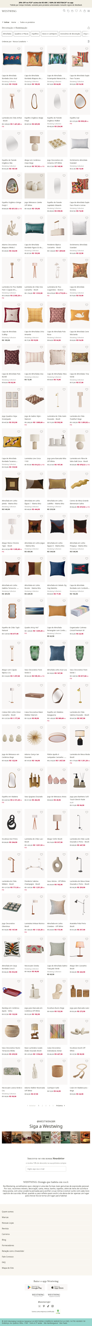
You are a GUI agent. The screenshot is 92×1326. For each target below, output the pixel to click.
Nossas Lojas (8, 1223)
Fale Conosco (8, 1256)
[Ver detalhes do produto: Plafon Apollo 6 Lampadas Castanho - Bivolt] (57, 737)
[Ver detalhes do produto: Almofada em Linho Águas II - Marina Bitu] (57, 526)
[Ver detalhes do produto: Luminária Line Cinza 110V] (35, 441)
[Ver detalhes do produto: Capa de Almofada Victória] (80, 270)
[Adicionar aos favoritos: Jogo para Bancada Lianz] (86, 981)
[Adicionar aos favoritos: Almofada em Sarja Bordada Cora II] (18, 939)
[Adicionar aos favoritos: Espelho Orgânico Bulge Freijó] (41, 91)
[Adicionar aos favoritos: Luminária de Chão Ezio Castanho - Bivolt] (41, 260)
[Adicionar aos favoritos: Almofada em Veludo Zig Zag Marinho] (64, 558)
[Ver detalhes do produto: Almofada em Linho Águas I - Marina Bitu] (35, 484)
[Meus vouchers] (68, 11)
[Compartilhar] (88, 27)
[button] (76, 11)
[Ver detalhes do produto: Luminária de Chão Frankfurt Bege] (80, 399)
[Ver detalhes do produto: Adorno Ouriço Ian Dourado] (35, 737)
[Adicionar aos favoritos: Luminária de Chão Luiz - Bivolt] (41, 812)
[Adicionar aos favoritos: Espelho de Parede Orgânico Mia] (18, 133)
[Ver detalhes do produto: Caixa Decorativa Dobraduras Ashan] (57, 1031)
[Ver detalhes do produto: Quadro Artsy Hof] (35, 610)
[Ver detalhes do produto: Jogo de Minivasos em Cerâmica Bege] (12, 737)
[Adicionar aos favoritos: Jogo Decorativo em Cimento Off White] (64, 133)
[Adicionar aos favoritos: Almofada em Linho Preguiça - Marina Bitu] (86, 516)
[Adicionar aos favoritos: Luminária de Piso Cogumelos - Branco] (64, 260)
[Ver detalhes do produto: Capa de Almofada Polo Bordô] (12, 357)
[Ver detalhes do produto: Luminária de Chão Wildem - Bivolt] (12, 864)
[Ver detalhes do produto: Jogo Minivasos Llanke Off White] (35, 185)
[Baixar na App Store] (57, 1287)
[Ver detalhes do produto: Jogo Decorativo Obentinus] (12, 906)
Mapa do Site (8, 1268)
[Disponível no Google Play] (35, 1287)
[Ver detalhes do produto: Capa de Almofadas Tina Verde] (80, 357)
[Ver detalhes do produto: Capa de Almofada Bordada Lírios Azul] (12, 59)
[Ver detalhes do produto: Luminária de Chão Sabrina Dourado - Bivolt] (80, 695)
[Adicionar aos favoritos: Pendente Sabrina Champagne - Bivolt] (41, 854)
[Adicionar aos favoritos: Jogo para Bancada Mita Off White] (64, 431)
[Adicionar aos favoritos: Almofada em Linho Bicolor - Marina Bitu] (41, 558)
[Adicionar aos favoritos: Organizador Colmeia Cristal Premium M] (86, 600)
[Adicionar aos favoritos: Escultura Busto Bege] (64, 981)
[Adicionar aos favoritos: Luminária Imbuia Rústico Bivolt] (41, 896)
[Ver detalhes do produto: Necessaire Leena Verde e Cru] (12, 1071)
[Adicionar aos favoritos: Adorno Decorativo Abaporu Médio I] (18, 218)
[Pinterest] (43, 1306)
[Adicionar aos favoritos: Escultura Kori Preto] (18, 812)
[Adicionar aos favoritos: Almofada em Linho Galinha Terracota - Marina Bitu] (18, 558)
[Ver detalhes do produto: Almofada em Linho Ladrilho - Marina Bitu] (57, 484)
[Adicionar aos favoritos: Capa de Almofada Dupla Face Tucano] (86, 48)
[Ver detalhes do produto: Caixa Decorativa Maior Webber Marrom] (35, 695)
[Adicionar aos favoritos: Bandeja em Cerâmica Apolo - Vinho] (18, 981)
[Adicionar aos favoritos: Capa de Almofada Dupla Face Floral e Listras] (86, 175)
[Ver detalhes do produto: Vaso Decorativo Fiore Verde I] (80, 653)
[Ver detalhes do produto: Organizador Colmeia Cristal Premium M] (80, 610)
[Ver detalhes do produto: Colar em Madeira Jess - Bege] (80, 1071)
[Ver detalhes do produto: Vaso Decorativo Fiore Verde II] (35, 653)
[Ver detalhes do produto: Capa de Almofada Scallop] (12, 315)
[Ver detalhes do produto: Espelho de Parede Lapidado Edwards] (57, 185)
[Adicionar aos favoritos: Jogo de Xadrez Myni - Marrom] (41, 389)
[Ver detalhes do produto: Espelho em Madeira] (12, 780)
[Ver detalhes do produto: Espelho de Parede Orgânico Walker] (57, 101)
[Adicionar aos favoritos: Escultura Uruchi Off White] (86, 1021)
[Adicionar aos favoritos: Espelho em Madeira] (18, 770)
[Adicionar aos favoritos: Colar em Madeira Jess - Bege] (86, 1061)
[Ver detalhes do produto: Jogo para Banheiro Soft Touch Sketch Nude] (80, 780)
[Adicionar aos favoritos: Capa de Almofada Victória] (86, 260)
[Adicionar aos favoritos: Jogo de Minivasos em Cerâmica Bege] (18, 727)
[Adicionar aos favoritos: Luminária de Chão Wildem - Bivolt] (18, 854)
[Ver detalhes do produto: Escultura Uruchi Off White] (80, 1031)
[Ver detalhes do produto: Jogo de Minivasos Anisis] (57, 780)
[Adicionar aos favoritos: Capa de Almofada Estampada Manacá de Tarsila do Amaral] (64, 48)
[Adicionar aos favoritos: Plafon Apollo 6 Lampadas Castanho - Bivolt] (64, 727)
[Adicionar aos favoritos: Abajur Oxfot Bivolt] (64, 812)
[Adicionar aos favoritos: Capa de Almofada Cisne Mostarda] (86, 304)
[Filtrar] (88, 41)
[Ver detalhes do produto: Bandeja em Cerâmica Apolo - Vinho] (12, 991)
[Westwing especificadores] (54, 1295)
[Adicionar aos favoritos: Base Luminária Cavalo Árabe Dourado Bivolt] (41, 1021)
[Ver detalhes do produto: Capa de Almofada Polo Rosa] (57, 315)
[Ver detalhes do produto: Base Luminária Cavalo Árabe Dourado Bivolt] (35, 1031)
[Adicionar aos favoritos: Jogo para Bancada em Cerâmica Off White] (41, 981)
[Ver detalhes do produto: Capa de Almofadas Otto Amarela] (35, 315)
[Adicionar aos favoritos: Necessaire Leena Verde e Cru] (18, 1061)
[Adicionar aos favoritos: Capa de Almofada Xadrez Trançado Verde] (64, 939)
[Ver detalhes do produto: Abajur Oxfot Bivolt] (57, 822)
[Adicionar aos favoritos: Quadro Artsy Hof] (41, 600)
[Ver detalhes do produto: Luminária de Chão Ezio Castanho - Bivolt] (35, 270)
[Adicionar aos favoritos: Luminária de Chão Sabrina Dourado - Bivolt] (86, 685)
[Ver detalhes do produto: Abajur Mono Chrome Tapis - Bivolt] (12, 526)
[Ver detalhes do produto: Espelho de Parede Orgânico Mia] (12, 143)
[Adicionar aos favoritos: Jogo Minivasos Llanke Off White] (41, 175)
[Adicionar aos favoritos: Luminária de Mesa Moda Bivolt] (86, 727)
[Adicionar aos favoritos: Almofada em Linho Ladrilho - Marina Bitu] (64, 474)
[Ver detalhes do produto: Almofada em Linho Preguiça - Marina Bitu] (80, 526)
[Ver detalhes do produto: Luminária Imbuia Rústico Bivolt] (35, 906)
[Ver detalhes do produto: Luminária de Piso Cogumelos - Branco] (57, 270)
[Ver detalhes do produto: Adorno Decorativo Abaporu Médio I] (12, 228)
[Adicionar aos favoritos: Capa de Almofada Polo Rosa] (64, 304)
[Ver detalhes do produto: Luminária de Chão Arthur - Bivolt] (12, 101)
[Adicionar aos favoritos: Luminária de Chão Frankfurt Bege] (86, 389)
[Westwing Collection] (38, 1295)
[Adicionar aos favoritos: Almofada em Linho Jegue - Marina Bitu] (41, 516)
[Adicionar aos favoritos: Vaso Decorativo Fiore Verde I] (86, 643)
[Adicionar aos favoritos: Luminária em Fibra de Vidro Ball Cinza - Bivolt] (86, 431)
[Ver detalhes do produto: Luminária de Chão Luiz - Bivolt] (35, 822)
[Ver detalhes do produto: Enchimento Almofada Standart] (80, 143)
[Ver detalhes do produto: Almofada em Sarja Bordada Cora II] (12, 949)
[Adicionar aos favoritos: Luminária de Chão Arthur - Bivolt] (18, 91)
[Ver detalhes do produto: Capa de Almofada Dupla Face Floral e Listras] (80, 185)
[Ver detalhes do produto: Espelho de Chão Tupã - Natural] (12, 610)
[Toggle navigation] (88, 11)
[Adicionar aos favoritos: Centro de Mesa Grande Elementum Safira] (86, 474)
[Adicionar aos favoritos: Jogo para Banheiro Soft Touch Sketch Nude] (86, 770)
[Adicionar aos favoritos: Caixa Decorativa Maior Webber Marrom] (41, 685)
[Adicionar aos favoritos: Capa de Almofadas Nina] (64, 347)
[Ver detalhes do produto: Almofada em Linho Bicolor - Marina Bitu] (35, 568)
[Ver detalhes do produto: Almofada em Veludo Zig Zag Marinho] (57, 568)
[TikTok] (48, 1306)
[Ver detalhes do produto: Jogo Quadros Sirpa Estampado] (12, 399)
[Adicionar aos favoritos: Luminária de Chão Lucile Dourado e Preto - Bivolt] (86, 812)
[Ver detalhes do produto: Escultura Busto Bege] (57, 991)
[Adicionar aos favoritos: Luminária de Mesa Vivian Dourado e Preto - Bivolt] (86, 854)
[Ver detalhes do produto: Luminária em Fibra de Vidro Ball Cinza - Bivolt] (80, 441)
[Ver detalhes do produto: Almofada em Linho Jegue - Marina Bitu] (35, 526)
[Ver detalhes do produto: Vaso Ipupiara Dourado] (35, 780)
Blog (4, 1239)
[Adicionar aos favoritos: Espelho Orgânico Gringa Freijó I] (18, 175)
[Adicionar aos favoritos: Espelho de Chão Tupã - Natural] (18, 600)
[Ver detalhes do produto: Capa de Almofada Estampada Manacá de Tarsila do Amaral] (57, 59)
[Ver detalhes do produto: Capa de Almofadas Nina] (57, 357)
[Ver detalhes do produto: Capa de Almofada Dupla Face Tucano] (80, 59)
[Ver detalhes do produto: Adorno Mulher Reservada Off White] (35, 1071)
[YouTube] (39, 1306)
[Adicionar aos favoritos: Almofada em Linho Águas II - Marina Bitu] (64, 516)
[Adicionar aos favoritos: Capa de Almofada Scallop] (18, 304)
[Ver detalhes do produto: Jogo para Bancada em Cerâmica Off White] (35, 991)
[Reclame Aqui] (58, 1311)
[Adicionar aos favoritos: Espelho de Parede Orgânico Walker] (64, 91)
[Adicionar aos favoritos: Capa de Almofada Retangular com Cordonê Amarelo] (64, 600)
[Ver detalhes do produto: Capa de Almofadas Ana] (35, 357)
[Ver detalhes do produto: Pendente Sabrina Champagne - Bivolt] (35, 864)
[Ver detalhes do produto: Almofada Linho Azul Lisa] (57, 653)
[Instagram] (52, 1306)
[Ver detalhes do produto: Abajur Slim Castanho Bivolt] (80, 949)
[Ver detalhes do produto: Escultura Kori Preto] (12, 822)
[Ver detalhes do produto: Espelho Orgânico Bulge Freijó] (35, 101)
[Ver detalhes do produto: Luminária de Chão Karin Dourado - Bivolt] (57, 399)
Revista (5, 1228)
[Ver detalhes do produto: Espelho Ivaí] (80, 101)
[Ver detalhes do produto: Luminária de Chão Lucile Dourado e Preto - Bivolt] (80, 822)
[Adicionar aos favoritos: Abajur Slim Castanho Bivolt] (86, 939)
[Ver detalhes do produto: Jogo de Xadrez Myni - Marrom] (35, 399)
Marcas (5, 1217)
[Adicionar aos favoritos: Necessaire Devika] (41, 939)
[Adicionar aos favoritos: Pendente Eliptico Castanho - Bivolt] (64, 218)
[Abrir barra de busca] (64, 11)
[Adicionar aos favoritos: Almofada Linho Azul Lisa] (64, 643)
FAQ (4, 1262)
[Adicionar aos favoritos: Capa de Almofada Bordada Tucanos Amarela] (18, 431)
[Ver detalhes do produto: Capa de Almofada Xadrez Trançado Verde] (57, 949)
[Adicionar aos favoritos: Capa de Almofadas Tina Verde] (86, 347)
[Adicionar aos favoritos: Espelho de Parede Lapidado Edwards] (64, 175)
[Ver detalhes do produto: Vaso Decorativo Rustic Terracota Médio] (12, 1031)
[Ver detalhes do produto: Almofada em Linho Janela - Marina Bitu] (12, 484)
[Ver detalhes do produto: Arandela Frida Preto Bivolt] (80, 906)
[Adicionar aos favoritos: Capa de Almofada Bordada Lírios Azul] (18, 48)
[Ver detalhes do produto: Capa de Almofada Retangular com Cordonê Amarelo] (57, 610)
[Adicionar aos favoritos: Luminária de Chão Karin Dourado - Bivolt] (64, 389)
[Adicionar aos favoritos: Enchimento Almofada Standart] (86, 133)
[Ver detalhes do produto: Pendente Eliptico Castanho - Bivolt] (57, 228)
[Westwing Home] (9, 11)
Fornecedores (8, 1245)
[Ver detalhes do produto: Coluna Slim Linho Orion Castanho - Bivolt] (12, 695)
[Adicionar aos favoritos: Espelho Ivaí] (86, 91)
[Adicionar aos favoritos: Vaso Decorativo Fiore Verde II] (41, 643)
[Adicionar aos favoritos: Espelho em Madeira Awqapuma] (64, 685)
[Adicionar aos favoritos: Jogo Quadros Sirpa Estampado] (18, 389)
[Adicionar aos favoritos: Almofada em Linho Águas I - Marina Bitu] (41, 474)
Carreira (5, 1234)
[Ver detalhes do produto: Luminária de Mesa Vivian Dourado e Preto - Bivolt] (80, 864)
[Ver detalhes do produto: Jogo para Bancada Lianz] (80, 991)
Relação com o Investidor (13, 1251)
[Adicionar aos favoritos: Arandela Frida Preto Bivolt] (86, 896)
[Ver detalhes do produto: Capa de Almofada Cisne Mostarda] (80, 315)
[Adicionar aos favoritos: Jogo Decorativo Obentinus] (18, 896)
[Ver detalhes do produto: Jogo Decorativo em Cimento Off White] (57, 143)
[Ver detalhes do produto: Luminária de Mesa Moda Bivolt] (80, 737)
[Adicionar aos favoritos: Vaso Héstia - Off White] (64, 854)
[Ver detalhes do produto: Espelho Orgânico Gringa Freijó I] (12, 185)
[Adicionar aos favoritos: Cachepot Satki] (64, 1061)
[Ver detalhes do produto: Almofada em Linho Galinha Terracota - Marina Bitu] (12, 568)
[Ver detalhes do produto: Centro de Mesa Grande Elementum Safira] (80, 484)
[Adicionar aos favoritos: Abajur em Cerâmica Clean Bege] (41, 133)
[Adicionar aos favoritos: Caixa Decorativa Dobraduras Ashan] (64, 1021)
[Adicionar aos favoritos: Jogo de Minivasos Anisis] (64, 770)
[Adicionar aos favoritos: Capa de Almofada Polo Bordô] (18, 347)
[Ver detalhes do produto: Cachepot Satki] (57, 1071)
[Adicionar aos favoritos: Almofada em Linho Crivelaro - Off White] (64, 896)
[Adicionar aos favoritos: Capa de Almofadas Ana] (41, 347)
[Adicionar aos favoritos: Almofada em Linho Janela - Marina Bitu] (18, 474)
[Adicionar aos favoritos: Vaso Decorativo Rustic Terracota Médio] (18, 1021)
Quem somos (8, 1211)
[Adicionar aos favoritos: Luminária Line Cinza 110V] (41, 431)
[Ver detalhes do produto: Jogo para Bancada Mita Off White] (57, 441)
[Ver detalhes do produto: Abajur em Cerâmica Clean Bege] (35, 143)
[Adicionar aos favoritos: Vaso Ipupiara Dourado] (41, 770)
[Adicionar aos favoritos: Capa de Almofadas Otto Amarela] (41, 304)
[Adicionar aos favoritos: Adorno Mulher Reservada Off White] (41, 1061)
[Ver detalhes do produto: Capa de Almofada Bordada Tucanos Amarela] (12, 441)
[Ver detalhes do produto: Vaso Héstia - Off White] (57, 864)
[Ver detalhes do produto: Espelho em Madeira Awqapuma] (57, 695)
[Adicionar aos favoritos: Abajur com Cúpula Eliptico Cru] (18, 643)
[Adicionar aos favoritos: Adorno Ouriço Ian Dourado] (41, 727)
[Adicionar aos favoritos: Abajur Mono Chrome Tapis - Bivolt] (18, 516)
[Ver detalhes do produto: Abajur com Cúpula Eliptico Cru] (12, 653)
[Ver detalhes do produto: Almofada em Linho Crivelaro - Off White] (57, 906)
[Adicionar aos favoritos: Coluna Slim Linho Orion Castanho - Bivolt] (18, 685)
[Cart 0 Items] (84, 10)
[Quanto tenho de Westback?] (72, 11)
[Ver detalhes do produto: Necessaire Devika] (35, 949)
